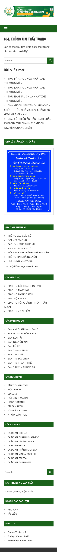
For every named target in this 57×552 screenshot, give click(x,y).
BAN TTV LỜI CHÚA (18, 358)
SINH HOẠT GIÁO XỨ (19, 248)
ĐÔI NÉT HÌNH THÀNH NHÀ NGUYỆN (28, 252)
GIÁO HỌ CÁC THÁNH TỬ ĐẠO (24, 286)
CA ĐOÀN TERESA (17, 458)
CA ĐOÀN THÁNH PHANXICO (23, 437)
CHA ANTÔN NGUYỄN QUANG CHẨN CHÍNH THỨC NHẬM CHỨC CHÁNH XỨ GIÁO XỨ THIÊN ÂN (27, 110)
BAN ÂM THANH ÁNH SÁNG (23, 329)
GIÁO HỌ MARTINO (18, 290)
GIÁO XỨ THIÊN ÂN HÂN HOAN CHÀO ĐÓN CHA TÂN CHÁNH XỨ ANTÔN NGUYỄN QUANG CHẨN (27, 123)
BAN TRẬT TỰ (15, 354)
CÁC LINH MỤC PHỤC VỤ (21, 244)
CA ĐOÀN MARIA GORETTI (22, 454)
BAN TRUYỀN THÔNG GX (21, 367)
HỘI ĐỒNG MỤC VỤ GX (20, 261)
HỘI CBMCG (14, 389)
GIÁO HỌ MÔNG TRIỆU (20, 294)
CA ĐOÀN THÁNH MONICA (22, 449)
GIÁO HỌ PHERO (17, 298)
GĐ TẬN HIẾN (15, 406)
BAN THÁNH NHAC (18, 350)
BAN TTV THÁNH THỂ (20, 362)
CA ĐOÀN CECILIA (17, 433)
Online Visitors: (16, 532)
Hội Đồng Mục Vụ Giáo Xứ (24, 266)
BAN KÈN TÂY (15, 337)
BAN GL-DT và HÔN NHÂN (22, 333)
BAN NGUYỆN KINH (18, 341)
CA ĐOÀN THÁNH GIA (19, 462)
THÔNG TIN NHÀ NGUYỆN (22, 256)
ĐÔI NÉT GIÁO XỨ (17, 240)
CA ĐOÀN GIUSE (16, 445)
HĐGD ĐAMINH (16, 402)
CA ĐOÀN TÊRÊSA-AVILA (21, 441)
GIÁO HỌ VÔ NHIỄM (19, 311)
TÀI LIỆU (12, 513)
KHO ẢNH (13, 509)
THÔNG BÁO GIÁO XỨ (20, 235)
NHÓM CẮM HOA (17, 414)
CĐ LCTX (12, 393)
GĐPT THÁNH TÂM (18, 385)
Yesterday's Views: (18, 540)
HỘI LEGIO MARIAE (18, 398)
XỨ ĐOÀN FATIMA (17, 410)
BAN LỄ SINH (15, 346)
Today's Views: (16, 536)
